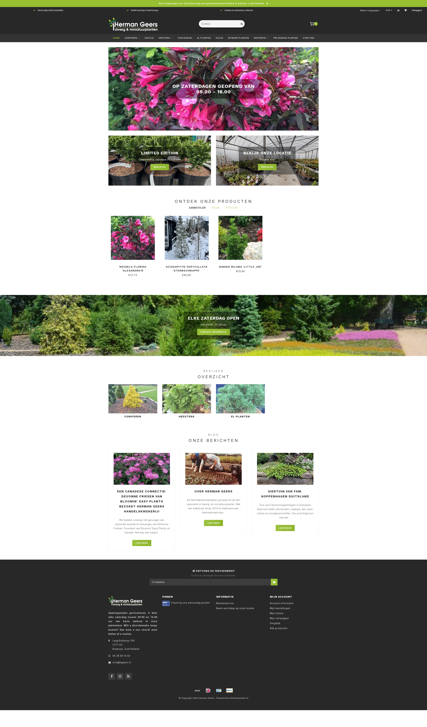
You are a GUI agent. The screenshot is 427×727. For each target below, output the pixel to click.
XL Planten (204, 38)
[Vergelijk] (398, 10)
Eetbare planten (238, 38)
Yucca (219, 38)
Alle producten (279, 628)
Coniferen (131, 38)
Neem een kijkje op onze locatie (235, 608)
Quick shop (134, 265)
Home (116, 38)
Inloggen (417, 10)
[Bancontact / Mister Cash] (219, 690)
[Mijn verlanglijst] (406, 10)
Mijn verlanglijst (279, 618)
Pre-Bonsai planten (285, 38)
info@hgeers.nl (122, 662)
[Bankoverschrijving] (197, 690)
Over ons (308, 38)
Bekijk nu (160, 167)
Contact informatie (213, 332)
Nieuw (216, 207)
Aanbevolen (197, 207)
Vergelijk (275, 623)
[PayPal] (229, 690)
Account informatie (281, 603)
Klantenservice (225, 603)
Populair (232, 207)
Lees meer (142, 543)
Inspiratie (260, 38)
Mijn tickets (277, 613)
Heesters (164, 38)
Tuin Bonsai (184, 38)
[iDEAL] (208, 690)
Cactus (149, 38)
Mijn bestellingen (280, 608)
